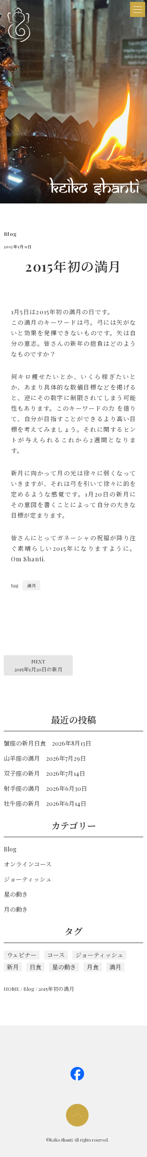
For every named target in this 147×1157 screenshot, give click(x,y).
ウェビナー (22, 955)
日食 (35, 967)
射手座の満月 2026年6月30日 (45, 788)
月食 (93, 967)
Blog (10, 233)
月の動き (16, 909)
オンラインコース (28, 864)
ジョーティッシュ (28, 879)
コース (56, 955)
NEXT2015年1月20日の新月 (38, 665)
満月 (31, 585)
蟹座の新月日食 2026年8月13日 (47, 743)
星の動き (16, 894)
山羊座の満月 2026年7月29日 (45, 758)
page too (77, 1115)
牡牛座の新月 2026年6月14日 (45, 803)
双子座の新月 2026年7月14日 (44, 773)
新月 (13, 967)
